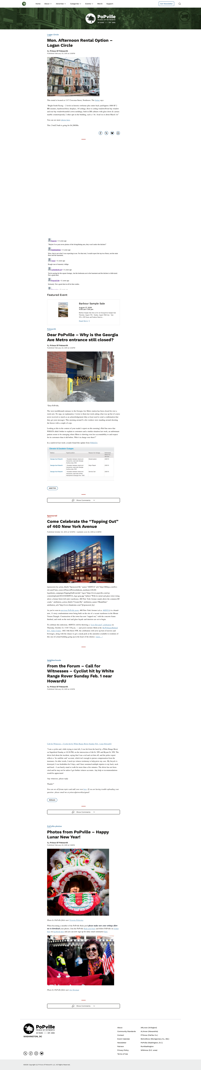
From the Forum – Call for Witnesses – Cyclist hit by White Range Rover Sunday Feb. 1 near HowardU (80, 673)
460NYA (106, 610)
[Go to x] (25, 1053)
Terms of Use (122, 1054)
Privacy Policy (123, 1050)
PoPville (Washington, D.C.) (152, 1043)
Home (38, 4)
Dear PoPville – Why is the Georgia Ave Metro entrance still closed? (82, 337)
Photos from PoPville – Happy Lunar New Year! (78, 834)
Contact (120, 1035)
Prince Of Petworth (59, 51)
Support (109, 4)
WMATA (93, 442)
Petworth (51, 329)
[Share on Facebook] (100, 133)
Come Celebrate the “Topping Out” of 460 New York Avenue (82, 524)
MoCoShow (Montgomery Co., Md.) (155, 1039)
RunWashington (147, 1046)
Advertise (60, 4)
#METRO (52, 488)
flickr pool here (89, 928)
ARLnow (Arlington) (149, 1028)
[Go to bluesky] (42, 1053)
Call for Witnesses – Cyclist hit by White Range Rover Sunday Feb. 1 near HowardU (79, 743)
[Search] (179, 4)
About (46, 4)
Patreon (120, 1046)
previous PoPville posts (70, 610)
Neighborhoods (54, 660)
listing (97, 100)
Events (88, 4)
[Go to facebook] (31, 1053)
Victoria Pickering (76, 920)
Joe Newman (74, 990)
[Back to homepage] (26, 4)
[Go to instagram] (36, 1053)
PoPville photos (54, 826)
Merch (99, 4)
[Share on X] (106, 133)
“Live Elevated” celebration (100, 624)
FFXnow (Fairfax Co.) (149, 1035)
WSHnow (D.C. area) (149, 1050)
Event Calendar (123, 1039)
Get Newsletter (166, 4)
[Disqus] (83, 210)
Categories (74, 4)
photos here (65, 120)
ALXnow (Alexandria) (149, 1031)
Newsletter (121, 1043)
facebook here (58, 931)
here (85, 789)
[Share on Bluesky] (112, 133)
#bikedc (52, 800)
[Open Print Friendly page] (118, 133)
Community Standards (126, 1031)
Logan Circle (53, 34)
